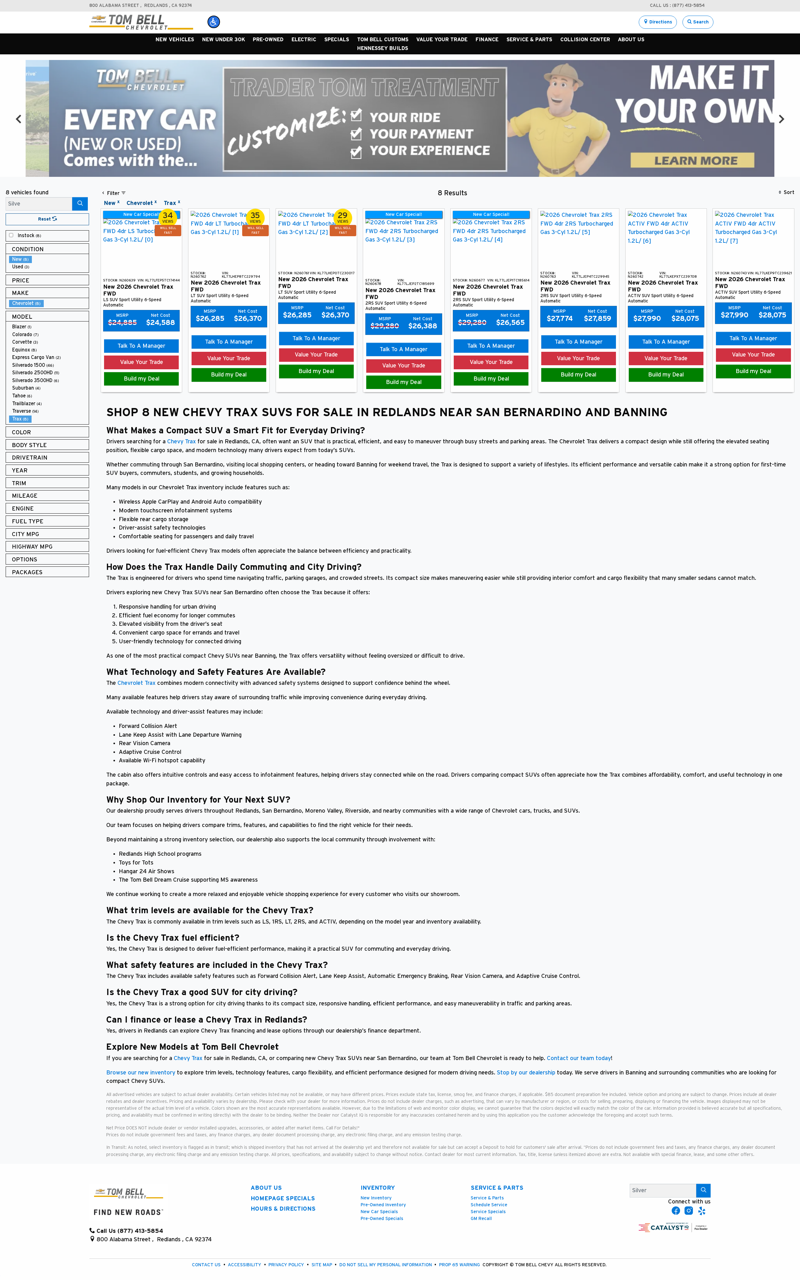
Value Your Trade (141, 362)
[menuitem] (49, 236)
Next (781, 118)
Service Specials (488, 1211)
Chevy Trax (181, 442)
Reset (45, 219)
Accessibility (245, 1265)
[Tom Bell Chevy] (141, 22)
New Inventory (376, 1198)
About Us (266, 1188)
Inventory (378, 1188)
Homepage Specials (283, 1199)
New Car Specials (379, 1211)
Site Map (322, 1265)
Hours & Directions (283, 1209)
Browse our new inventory (140, 1073)
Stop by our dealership (526, 1073)
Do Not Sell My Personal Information (386, 1265)
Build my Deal (141, 379)
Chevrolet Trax (137, 683)
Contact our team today (579, 1058)
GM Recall (481, 1218)
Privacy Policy (286, 1265)
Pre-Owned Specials (382, 1218)
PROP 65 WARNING (460, 1265)
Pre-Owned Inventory (383, 1205)
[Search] (80, 204)
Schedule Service (489, 1205)
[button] (214, 22)
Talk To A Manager (141, 346)
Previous (18, 118)
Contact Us (207, 1265)
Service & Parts (497, 1188)
